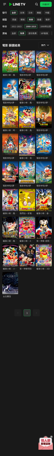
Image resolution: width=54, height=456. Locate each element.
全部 (14, 12)
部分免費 (33, 33)
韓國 (39, 12)
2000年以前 (45, 26)
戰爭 (48, 19)
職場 (23, 19)
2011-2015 (17, 26)
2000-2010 (31, 26)
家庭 (14, 19)
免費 (22, 33)
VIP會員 (44, 33)
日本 (31, 12)
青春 (31, 19)
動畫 (39, 19)
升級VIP (45, 4)
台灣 (22, 12)
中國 (47, 12)
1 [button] (27, 312)
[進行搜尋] (36, 4)
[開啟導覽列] (4, 4)
